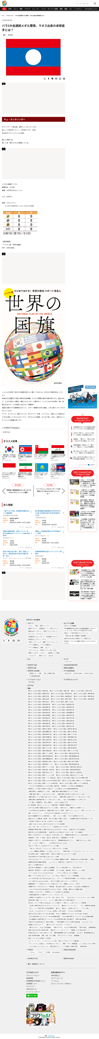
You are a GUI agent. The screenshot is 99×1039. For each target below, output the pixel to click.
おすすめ (30, 685)
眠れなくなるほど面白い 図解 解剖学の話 (40, 734)
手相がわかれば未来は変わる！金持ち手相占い (41, 922)
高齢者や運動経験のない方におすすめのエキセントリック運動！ (19, 491)
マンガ (43, 9)
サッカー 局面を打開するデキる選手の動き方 (62, 900)
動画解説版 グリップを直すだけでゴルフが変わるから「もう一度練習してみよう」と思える (54, 884)
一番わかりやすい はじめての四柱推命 (39, 927)
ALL (4, 9)
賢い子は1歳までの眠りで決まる (58, 818)
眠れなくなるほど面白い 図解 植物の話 (39, 712)
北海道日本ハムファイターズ (36, 637)
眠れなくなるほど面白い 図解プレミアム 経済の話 (74, 783)
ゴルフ (15, 9)
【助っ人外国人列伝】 (49, 673)
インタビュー (78, 9)
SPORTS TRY (67, 673)
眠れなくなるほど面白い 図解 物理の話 (39, 723)
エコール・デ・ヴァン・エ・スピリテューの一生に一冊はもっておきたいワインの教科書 (53, 941)
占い (70, 9)
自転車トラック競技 (54, 653)
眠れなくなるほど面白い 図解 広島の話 (63, 721)
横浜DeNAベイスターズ (35, 631)
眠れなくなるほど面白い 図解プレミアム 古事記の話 (43, 783)
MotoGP (51, 656)
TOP (3, 15)
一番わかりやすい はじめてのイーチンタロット (58, 924)
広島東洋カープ (43, 628)
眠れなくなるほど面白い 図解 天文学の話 (65, 742)
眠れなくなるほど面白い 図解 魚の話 (38, 693)
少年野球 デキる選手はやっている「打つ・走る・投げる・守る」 (46, 897)
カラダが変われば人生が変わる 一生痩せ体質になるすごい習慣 (46, 810)
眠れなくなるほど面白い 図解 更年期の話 (40, 737)
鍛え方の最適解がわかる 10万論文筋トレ (39, 816)
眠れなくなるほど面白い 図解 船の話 (84, 696)
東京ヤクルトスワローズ (50, 631)
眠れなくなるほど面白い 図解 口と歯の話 (65, 731)
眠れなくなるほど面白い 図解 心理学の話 (40, 740)
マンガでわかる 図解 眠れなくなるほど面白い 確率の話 (43, 786)
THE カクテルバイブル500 (65, 935)
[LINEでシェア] (52, 78)
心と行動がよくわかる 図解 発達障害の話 (66, 789)
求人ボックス (29, 527)
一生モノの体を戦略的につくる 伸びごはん (74, 799)
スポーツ (30, 623)
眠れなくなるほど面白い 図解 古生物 (38, 699)
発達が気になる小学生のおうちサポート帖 (61, 832)
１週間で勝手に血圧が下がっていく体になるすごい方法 (74, 797)
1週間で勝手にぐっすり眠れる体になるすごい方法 (42, 797)
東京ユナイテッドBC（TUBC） (49, 650)
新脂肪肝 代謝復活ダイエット (68, 805)
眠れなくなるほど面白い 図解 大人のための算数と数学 (72, 778)
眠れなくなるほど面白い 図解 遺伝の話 (63, 704)
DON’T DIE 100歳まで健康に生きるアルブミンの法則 (43, 808)
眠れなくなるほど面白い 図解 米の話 (81, 691)
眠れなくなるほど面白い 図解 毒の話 (84, 693)
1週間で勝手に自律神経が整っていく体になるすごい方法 (44, 799)
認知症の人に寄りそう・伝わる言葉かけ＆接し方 (42, 840)
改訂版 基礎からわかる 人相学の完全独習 (68, 922)
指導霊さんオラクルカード (35, 924)
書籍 (61, 9)
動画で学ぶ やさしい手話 (83, 840)
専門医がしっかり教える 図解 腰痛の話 (72, 786)
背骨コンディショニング (72, 810)
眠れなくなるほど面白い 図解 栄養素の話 (40, 731)
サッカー (30, 626)
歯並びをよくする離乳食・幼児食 (37, 818)
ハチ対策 (47, 952)
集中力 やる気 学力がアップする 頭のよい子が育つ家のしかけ (45, 835)
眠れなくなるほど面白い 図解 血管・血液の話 (41, 770)
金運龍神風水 (92, 927)
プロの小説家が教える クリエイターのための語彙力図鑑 (77, 916)
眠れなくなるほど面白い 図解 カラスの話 (65, 734)
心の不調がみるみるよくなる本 (58, 843)
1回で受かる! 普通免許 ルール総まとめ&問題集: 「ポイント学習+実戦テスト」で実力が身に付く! (55, 867)
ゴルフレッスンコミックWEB (60, 984)
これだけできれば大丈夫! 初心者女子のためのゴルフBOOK (44, 889)
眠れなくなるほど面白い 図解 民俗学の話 (40, 745)
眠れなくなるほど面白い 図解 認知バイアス (40, 764)
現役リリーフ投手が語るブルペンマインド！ (76, 633)
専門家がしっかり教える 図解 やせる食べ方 (40, 789)
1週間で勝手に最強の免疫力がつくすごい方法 (65, 791)
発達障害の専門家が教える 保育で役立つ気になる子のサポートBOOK (47, 829)
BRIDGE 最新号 (69, 668)
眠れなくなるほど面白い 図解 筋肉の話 (63, 707)
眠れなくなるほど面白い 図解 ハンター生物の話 (41, 778)
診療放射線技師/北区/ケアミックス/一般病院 (48, 552)
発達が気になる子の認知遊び (77, 829)
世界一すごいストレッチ (88, 810)
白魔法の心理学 (44, 854)
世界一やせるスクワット (35, 813)
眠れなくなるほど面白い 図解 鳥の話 (38, 696)
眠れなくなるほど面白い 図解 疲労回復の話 (67, 764)
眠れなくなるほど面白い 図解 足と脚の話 (40, 729)
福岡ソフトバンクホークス (50, 642)
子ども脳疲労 (79, 832)
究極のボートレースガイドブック (59, 930)
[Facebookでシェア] (48, 78)
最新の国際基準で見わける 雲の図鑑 (64, 933)
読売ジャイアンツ (45, 626)
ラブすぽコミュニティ (71, 679)
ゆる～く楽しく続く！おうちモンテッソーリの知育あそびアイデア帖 (47, 827)
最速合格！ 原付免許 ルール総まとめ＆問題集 (41, 870)
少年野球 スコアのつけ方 (35, 892)
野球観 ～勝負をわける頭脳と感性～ (73, 889)
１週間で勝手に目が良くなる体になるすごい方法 (70, 794)
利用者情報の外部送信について (35, 981)
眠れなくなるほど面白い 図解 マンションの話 (41, 775)
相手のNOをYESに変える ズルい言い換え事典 (41, 914)
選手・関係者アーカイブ (36, 964)
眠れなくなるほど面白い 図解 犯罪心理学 (65, 745)
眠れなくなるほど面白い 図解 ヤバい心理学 (40, 753)
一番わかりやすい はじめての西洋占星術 (65, 927)
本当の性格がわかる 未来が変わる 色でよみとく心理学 (43, 857)
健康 (65, 9)
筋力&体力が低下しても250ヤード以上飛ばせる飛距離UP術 (72, 886)
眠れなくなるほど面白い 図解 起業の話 (39, 707)
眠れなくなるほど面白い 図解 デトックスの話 (41, 767)
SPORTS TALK (32, 665)
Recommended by (83, 464)
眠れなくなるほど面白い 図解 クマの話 (62, 702)
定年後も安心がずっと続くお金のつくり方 (40, 933)
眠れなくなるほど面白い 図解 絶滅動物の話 (67, 756)
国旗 (4, 35)
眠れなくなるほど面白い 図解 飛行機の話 (65, 748)
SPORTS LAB (9, 15)
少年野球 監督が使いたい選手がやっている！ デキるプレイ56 (45, 895)
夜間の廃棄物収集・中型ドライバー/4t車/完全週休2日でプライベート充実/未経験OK (16, 533)
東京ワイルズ (43, 656)
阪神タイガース (32, 628)
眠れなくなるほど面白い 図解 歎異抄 (84, 699)
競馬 (21, 9)
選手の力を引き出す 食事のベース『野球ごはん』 (78, 638)
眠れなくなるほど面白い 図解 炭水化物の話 (67, 759)
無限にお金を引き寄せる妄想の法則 (38, 930)
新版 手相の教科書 (81, 919)
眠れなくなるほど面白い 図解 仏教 (59, 691)
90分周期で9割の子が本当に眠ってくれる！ (82, 818)
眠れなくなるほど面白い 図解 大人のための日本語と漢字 (44, 780)
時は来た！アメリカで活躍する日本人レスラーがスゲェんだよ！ (80, 642)
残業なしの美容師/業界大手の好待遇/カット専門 (48, 532)
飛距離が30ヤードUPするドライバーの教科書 (41, 886)
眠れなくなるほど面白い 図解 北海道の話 (40, 751)
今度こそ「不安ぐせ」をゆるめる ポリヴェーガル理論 (43, 846)
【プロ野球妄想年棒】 (34, 676)
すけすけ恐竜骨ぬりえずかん (76, 816)
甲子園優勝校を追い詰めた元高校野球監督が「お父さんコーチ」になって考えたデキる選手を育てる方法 (80, 629)
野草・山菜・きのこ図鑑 (48, 935)
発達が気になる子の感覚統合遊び (37, 832)
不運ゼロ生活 (82, 927)
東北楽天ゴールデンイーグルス (37, 639)
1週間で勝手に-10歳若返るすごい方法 (39, 791)
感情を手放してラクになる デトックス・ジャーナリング (79, 851)
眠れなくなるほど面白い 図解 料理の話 (39, 726)
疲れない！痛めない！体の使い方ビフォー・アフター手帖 (72, 908)
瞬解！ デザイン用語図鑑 (70, 944)
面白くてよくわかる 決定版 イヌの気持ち (40, 938)
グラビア (27, 9)
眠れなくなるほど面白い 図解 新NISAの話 (40, 761)
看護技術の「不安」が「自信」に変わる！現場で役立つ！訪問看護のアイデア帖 (50, 838)
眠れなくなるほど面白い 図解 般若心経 (39, 721)
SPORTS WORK (77, 673)
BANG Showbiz (69, 958)
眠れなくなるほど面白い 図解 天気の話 (63, 718)
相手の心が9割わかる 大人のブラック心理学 (63, 854)
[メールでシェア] (56, 78)
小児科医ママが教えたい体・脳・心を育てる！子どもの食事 (45, 821)
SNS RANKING (56, 952)
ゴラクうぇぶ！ (68, 661)
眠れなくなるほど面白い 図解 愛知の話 (39, 704)
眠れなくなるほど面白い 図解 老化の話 (63, 726)
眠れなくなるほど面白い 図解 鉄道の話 (39, 718)
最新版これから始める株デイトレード (82, 930)
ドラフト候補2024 (46, 645)
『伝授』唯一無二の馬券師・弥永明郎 (75, 636)
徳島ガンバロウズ (33, 653)
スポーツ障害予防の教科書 (87, 905)
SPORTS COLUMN (33, 671)
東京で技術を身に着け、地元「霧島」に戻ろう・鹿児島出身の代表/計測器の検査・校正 (16, 553)
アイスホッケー (32, 656)
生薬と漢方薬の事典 (34, 935)
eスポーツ (43, 653)
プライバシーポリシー (33, 975)
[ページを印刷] (64, 78)
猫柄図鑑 (76, 935)
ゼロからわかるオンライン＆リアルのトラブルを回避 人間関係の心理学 (48, 859)
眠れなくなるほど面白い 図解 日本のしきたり (41, 772)
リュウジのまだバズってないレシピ (38, 946)
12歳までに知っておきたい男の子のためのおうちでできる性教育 (46, 824)
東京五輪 (10, 35)
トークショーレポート (33, 992)
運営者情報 (29, 978)
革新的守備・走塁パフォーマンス (37, 900)
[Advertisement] (33, 99)
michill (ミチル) (33, 958)
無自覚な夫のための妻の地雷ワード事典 (82, 859)
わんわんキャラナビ (87, 922)
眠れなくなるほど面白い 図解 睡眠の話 (63, 712)
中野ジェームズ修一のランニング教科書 (74, 903)
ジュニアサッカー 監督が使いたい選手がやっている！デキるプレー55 (67, 862)
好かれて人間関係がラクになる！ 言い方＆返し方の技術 (72, 914)
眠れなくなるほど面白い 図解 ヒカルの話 (40, 748)
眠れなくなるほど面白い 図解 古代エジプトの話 (69, 775)
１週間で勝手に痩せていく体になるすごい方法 (41, 794)
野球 (10, 9)
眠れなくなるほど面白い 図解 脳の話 (61, 696)
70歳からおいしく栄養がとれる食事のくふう (72, 808)
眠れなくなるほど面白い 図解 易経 (38, 691)
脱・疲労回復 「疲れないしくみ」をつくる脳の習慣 (43, 805)
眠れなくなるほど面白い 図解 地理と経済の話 (69, 767)
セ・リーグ (31, 955)
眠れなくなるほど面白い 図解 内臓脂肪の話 (40, 759)
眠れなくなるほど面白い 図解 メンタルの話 (66, 751)
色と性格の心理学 (33, 854)
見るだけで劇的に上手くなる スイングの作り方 (64, 881)
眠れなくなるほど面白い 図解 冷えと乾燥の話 (69, 772)
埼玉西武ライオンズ (52, 637)
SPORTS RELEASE (70, 950)
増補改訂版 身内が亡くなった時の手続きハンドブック (80, 835)
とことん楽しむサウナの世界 (87, 944)
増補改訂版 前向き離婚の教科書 (37, 862)
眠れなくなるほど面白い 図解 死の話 (61, 693)
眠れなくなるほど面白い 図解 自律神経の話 (68, 770)
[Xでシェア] (45, 78)
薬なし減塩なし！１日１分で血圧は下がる (56, 802)
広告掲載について (31, 984)
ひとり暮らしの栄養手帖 (35, 802)
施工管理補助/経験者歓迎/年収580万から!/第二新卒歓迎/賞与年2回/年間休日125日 (48, 513)
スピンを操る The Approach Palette (38, 881)
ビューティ (35, 9)
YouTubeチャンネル (91, 9)
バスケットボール (33, 650)
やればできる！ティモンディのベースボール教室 (80, 897)
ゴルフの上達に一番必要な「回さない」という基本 (70, 870)
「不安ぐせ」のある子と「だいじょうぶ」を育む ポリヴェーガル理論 (48, 848)
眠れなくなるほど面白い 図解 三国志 (61, 699)
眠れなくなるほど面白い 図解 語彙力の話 (65, 737)
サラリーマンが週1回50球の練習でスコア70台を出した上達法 (74, 878)
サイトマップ (30, 986)
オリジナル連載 (53, 9)
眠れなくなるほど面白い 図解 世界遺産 (39, 715)
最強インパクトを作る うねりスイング (39, 876)
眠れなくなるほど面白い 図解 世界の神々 (40, 742)
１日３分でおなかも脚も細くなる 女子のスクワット (58, 813)
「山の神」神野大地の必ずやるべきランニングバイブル (44, 905)
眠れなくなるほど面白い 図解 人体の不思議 (66, 761)
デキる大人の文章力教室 (75, 911)
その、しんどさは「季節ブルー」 (37, 843)
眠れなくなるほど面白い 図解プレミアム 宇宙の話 (76, 780)
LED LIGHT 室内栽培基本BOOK (86, 933)
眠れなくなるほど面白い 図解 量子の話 (63, 723)
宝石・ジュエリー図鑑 (59, 816)
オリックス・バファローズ (35, 634)
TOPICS (30, 950)
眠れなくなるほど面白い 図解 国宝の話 (39, 710)
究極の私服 (83, 946)
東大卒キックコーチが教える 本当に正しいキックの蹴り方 (44, 903)
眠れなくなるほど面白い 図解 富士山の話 (65, 740)
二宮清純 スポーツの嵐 (34, 673)
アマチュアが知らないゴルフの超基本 (67, 873)
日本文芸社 (31, 682)
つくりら (53, 981)
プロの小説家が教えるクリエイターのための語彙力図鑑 (44, 916)
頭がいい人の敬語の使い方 (35, 865)
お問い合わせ (30, 989)
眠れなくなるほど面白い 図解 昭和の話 (63, 710)
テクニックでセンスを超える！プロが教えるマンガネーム (44, 944)
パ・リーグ (40, 955)
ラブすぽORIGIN (69, 671)
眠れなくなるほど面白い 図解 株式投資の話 (40, 756)
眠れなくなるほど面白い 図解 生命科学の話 (67, 753)
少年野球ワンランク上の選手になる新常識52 (57, 892)
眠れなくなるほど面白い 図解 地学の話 (63, 715)
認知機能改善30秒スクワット (66, 840)
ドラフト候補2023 (33, 645)
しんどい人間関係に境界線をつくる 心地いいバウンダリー (44, 851)
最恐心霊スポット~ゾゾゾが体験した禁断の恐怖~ (64, 946)
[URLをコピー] (60, 78)
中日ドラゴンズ (54, 628)
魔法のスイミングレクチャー (70, 905)
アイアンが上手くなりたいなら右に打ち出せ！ (41, 873)
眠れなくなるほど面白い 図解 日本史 (38, 702)
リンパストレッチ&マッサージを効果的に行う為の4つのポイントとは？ (48, 491)
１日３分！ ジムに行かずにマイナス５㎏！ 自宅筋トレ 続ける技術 (47, 911)
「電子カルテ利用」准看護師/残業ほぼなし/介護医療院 (16, 512)
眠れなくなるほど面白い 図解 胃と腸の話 (65, 729)
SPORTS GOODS (88, 673)
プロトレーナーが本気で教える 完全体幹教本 (41, 908)
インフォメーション (34, 679)
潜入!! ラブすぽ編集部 (70, 626)
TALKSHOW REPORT (71, 665)
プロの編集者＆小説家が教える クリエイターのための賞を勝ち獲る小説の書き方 (51, 919)
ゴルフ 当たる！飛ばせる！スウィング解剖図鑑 (65, 876)
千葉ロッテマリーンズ (34, 642)
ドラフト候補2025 (33, 647)
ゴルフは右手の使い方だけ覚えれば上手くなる (41, 878)
